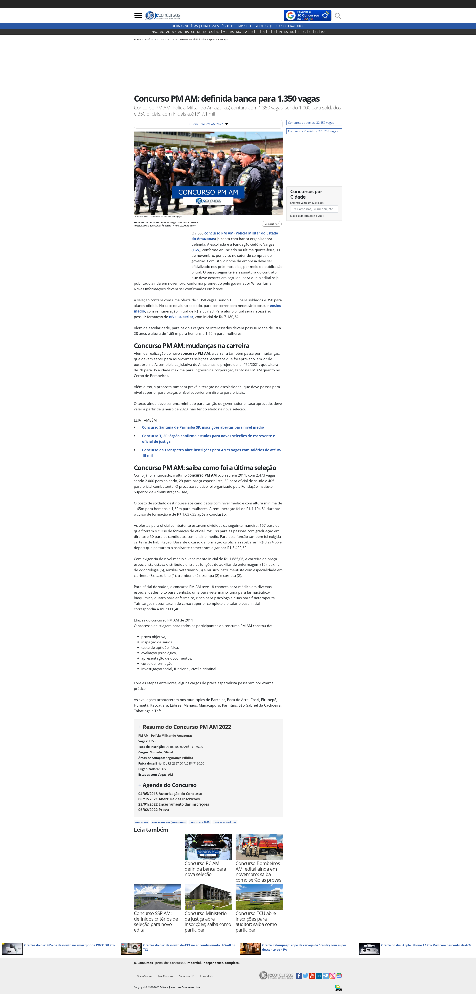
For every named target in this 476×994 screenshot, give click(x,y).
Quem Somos (144, 976)
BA (187, 31)
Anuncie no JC (186, 976)
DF (199, 31)
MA (218, 31)
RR (298, 31)
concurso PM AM (219, 233)
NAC (155, 31)
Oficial (168, 752)
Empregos (245, 26)
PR (257, 31)
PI (269, 31)
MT (225, 31)
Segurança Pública (179, 758)
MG (238, 31)
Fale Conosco (165, 976)
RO (292, 31)
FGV (196, 249)
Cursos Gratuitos (290, 26)
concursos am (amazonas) (169, 822)
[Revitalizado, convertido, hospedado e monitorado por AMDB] (338, 988)
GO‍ (211, 31)
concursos (141, 822)
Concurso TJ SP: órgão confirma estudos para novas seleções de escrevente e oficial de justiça (208, 438)
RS (286, 31)
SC (304, 31)
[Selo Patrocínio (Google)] (307, 15)
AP (174, 31)
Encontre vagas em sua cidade (307, 202)
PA (245, 31)
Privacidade (206, 976)
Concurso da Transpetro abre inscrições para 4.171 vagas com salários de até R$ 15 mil (211, 452)
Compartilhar (272, 223)
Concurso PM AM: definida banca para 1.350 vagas (201, 39)
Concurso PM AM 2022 (205, 124)
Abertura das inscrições (169, 799)
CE (193, 31)
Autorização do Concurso (170, 793)
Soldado (156, 752)
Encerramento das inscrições (173, 804)
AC (162, 31)
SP (310, 31)
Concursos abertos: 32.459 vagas (311, 123)
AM (180, 31)
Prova (153, 809)
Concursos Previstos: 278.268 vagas (313, 131)
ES (205, 31)
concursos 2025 (200, 822)
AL (168, 31)
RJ (274, 31)
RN (280, 31)
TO (322, 31)
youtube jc (264, 26)
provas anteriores (225, 822)
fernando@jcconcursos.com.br (179, 222)
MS (231, 31)
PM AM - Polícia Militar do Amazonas (165, 736)
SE (316, 31)
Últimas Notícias (185, 26)
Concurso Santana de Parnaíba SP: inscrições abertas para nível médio (203, 427)
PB (251, 31)
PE (263, 31)
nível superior (181, 316)
